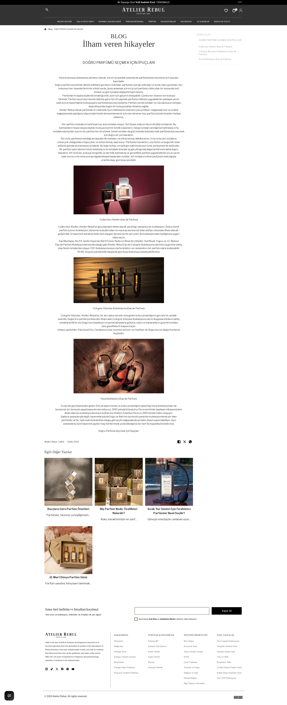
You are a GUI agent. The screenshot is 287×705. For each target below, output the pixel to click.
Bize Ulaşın (189, 641)
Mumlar (151, 662)
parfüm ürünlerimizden (160, 113)
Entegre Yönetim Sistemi (125, 657)
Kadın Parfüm (154, 657)
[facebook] (179, 442)
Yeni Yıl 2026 (222, 657)
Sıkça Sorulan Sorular (193, 652)
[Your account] (240, 10)
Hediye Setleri (64, 22)
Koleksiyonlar (168, 22)
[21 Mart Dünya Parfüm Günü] (68, 556)
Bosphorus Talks (224, 662)
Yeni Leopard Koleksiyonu (228, 641)
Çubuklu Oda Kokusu (157, 646)
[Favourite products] (225, 10)
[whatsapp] (190, 442)
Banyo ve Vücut (222, 22)
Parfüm (152, 22)
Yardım (240, 2)
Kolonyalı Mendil (155, 667)
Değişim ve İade (191, 673)
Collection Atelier (68, 226)
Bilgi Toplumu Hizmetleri (194, 683)
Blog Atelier (119, 662)
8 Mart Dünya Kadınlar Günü (229, 673)
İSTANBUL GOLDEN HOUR (110, 22)
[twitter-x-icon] (184, 442)
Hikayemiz (118, 641)
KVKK (186, 657)
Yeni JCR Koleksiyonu (226, 678)
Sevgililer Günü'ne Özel (227, 646)
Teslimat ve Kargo (192, 667)
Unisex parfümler (67, 329)
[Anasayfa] (143, 11)
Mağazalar (118, 646)
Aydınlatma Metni (167, 619)
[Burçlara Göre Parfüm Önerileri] (68, 489)
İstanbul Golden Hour (226, 652)
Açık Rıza (153, 619)
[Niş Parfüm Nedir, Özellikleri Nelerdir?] (119, 489)
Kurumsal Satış (190, 646)
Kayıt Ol (227, 610)
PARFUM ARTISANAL (135, 22)
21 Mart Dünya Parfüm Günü (229, 667)
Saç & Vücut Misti (85, 22)
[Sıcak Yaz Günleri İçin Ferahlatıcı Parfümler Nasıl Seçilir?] (169, 489)
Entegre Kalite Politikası (124, 667)
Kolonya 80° (186, 22)
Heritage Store (120, 652)
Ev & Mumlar (203, 22)
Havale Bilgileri (190, 678)
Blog (50, 29)
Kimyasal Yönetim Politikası (126, 673)
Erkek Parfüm (154, 652)
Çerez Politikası (191, 662)
